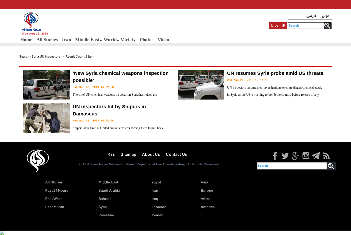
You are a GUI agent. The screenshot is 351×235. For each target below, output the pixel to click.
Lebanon (159, 207)
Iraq (155, 199)
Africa (206, 199)
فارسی (311, 16)
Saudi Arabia (109, 191)
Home (26, 39)
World (110, 39)
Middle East (87, 39)
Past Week (54, 199)
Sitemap (128, 154)
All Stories (47, 39)
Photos (147, 39)
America (208, 207)
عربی (325, 16)
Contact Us (176, 154)
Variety (128, 39)
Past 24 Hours (56, 191)
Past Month (54, 207)
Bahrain (105, 199)
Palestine (106, 215)
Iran (66, 39)
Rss (111, 154)
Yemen (157, 215)
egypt (156, 182)
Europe (207, 191)
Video (163, 39)
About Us (151, 154)
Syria (102, 207)
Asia (204, 182)
